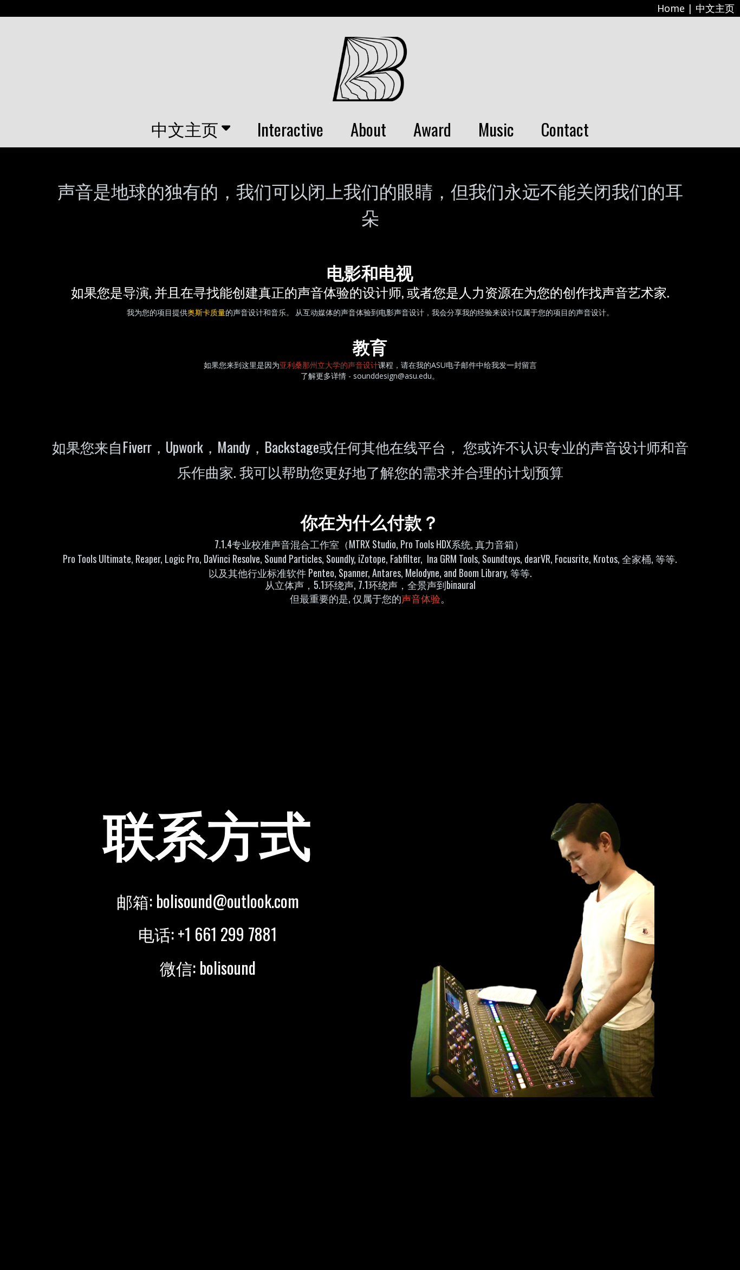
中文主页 (715, 8)
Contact (565, 128)
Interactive (290, 128)
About (368, 128)
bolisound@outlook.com (227, 901)
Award (432, 128)
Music (496, 128)
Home (671, 8)
